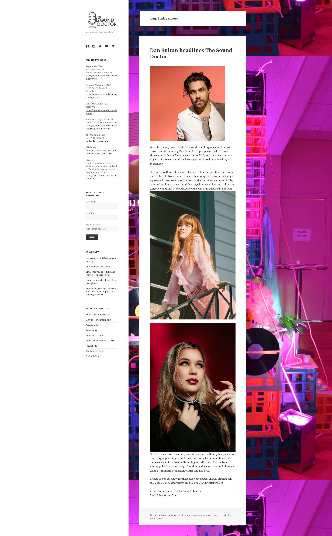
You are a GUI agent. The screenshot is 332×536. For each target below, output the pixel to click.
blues (183, 515)
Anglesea (175, 515)
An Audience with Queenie (99, 266)
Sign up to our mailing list (98, 319)
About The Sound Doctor (98, 314)
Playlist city (91, 345)
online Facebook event (97, 141)
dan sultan (192, 515)
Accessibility (92, 325)
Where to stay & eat (95, 335)
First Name (91, 201)
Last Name (91, 213)
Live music (216, 515)
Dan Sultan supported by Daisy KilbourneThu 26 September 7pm (176, 493)
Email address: (93, 224)
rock (224, 515)
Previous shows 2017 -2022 (99, 153)
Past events (91, 330)
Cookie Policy (92, 356)
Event (164, 515)
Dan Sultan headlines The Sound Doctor (191, 53)
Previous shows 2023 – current (101, 150)
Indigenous (204, 515)
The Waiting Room (95, 351)
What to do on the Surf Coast (100, 340)
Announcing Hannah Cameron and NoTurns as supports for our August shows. (101, 291)
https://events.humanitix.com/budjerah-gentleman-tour (101, 127)
